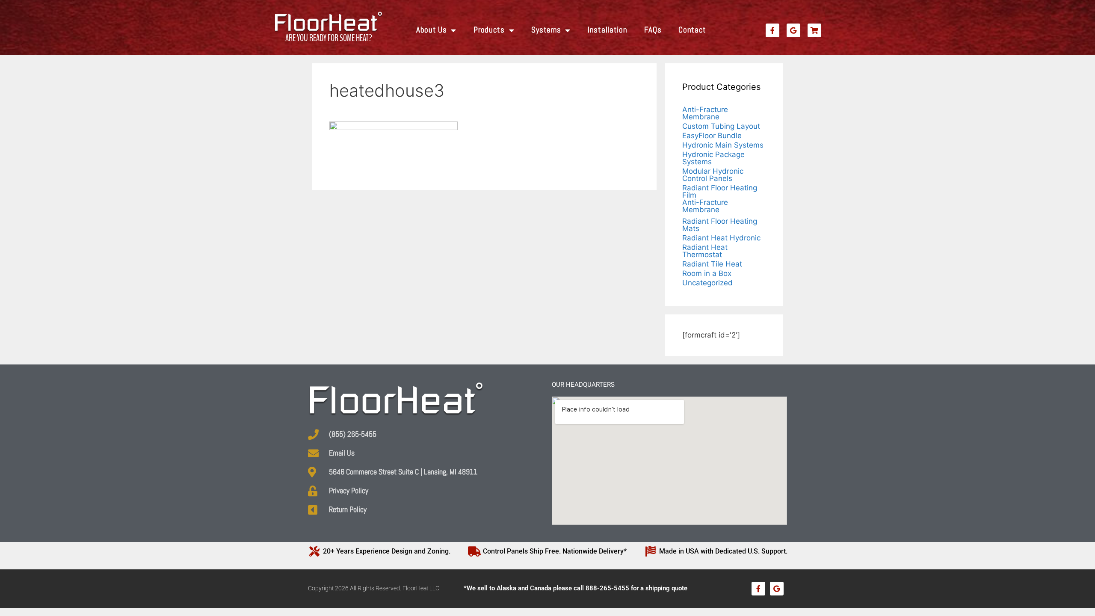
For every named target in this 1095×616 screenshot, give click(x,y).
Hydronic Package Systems (713, 158)
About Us (431, 29)
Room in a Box (706, 273)
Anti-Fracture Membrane (705, 113)
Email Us (342, 453)
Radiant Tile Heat (712, 264)
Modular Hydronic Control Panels (712, 175)
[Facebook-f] (772, 30)
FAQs (652, 29)
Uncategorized (707, 282)
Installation (607, 29)
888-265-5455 (607, 588)
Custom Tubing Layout (721, 126)
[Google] (793, 30)
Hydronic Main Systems (723, 145)
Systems (546, 29)
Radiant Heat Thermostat (705, 251)
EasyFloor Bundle (712, 135)
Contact (692, 29)
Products (489, 29)
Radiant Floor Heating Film (719, 191)
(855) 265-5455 (352, 434)
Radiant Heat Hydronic (721, 238)
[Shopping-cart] (814, 30)
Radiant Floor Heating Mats (719, 225)
